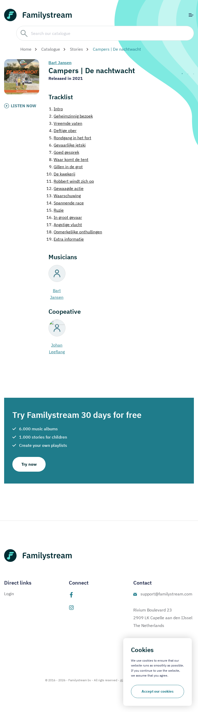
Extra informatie (65, 239)
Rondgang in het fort (70, 137)
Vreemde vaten (65, 123)
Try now (29, 464)
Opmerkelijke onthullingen (74, 231)
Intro (56, 108)
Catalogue (50, 49)
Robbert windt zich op (70, 181)
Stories (76, 49)
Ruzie (55, 210)
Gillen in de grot (66, 166)
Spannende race (65, 202)
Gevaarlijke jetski (67, 145)
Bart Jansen (59, 62)
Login (9, 593)
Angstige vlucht (64, 224)
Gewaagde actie (65, 188)
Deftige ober (63, 130)
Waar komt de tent (68, 159)
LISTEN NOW (23, 105)
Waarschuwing (63, 195)
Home (25, 49)
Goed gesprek (64, 152)
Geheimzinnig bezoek (71, 116)
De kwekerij (60, 174)
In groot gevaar (64, 217)
